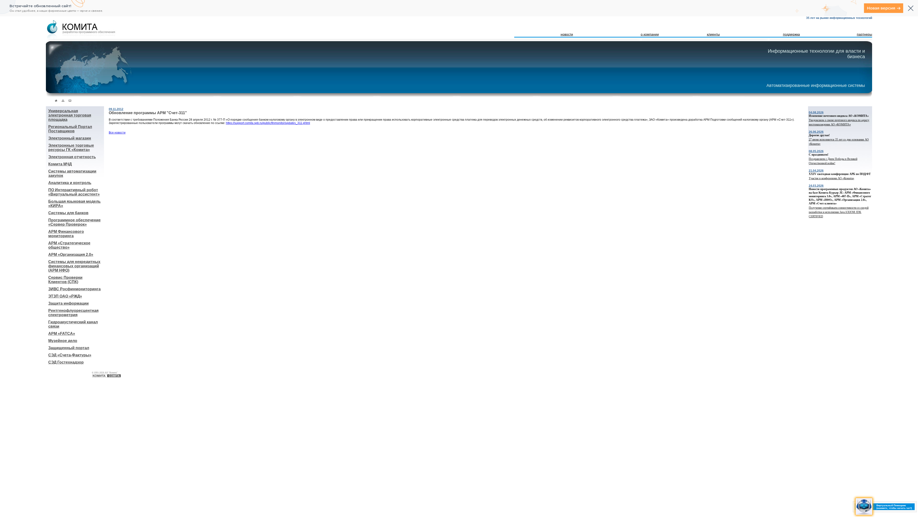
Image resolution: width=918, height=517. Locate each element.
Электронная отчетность (72, 157)
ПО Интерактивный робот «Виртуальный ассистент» (74, 192)
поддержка (791, 34)
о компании (650, 34)
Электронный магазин (69, 138)
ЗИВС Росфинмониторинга (74, 289)
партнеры (864, 34)
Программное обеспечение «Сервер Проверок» (74, 222)
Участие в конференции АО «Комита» (831, 178)
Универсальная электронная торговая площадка (69, 115)
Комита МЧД (60, 164)
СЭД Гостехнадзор (66, 362)
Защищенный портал (68, 348)
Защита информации (68, 303)
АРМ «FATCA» (61, 334)
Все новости (117, 132)
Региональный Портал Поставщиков (70, 129)
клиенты (713, 34)
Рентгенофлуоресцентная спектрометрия (73, 313)
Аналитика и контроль (69, 183)
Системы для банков (68, 213)
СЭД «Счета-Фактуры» (69, 355)
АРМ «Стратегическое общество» (69, 245)
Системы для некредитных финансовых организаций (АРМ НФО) (74, 266)
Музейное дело (62, 341)
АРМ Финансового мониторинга (66, 234)
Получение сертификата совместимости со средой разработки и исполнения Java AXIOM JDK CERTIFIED (839, 212)
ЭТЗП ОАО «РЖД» (65, 296)
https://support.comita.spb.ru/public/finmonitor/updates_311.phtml (268, 123)
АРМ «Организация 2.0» (70, 255)
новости (567, 34)
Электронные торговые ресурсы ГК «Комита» (71, 147)
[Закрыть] (910, 8)
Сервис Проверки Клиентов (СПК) (65, 279)
